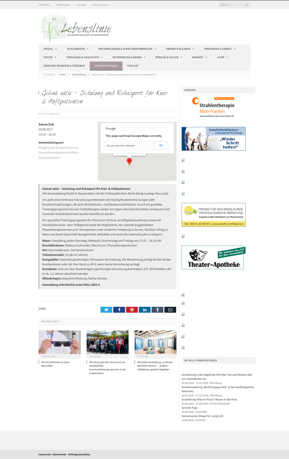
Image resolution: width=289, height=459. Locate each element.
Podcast (133, 65)
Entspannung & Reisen (127, 57)
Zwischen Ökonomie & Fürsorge (64, 65)
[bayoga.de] (183, 183)
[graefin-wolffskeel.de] (214, 225)
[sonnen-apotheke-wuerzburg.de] (183, 348)
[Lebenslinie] (77, 26)
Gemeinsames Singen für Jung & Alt (202, 416)
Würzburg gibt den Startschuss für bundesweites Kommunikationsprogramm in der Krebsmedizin (107, 367)
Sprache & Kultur (166, 57)
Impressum (45, 454)
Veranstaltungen (106, 65)
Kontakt (81, 4)
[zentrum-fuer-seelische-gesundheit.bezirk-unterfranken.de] (183, 160)
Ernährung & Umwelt (218, 49)
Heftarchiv (44, 4)
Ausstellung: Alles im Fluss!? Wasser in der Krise (209, 399)
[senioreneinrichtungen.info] (183, 337)
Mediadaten (63, 4)
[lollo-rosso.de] (183, 303)
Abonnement (100, 4)
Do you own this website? (121, 145)
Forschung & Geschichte (82, 57)
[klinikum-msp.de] (183, 315)
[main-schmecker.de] (183, 237)
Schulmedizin (76, 49)
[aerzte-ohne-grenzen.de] (183, 194)
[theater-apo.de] (214, 268)
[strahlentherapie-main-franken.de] (214, 118)
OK (161, 145)
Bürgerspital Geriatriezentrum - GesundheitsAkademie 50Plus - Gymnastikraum (59, 152)
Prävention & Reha (178, 49)
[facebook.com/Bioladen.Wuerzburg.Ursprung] (183, 326)
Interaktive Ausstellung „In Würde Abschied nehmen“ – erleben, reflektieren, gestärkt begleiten (154, 365)
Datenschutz (59, 454)
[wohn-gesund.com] (183, 172)
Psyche (47, 57)
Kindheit (197, 57)
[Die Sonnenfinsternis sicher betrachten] (60, 344)
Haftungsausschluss (79, 454)
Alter (220, 57)
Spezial (48, 49)
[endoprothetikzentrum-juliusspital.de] (214, 149)
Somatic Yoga (189, 407)
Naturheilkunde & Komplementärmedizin (125, 49)
